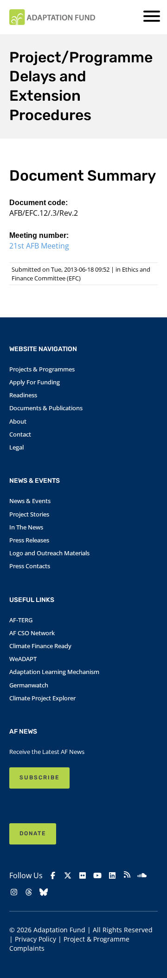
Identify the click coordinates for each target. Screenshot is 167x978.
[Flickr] (82, 875)
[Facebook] (53, 875)
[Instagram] (14, 892)
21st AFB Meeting (39, 246)
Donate (32, 833)
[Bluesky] (43, 892)
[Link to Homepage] (52, 17)
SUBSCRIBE (39, 777)
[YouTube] (97, 875)
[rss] (127, 875)
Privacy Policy (35, 939)
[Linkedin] (112, 875)
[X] (67, 875)
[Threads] (28, 892)
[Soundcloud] (142, 875)
